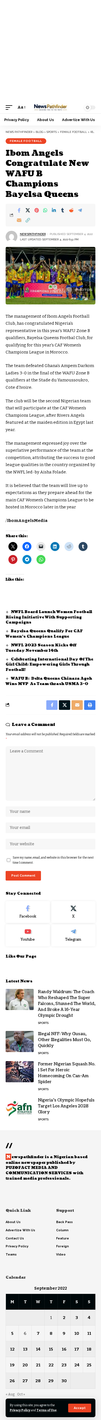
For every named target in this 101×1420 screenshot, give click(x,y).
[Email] (19, 220)
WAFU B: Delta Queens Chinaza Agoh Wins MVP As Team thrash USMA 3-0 (49, 681)
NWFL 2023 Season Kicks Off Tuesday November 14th (41, 648)
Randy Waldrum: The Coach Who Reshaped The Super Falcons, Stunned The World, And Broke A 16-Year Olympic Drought (66, 1003)
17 (76, 1349)
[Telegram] (73, 935)
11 (89, 1333)
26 (12, 1380)
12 (12, 1349)
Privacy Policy (20, 1410)
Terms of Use (46, 1410)
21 (38, 1365)
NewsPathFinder (33, 234)
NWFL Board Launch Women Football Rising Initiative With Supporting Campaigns (49, 617)
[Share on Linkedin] (54, 210)
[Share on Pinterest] (36, 210)
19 (12, 1365)
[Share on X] (28, 210)
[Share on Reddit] (71, 210)
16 (64, 1349)
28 (38, 1380)
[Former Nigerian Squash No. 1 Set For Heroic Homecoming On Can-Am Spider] (20, 1071)
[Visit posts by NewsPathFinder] (11, 237)
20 (25, 1365)
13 (25, 1349)
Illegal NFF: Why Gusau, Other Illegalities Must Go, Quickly (64, 1039)
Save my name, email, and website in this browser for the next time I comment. (53, 860)
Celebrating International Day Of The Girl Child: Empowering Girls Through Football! (49, 665)
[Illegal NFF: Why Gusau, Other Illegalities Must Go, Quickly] (20, 1041)
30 (64, 1380)
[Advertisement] (50, 51)
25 (89, 1365)
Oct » (21, 1394)
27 (25, 1380)
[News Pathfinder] (50, 107)
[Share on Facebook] (19, 210)
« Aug (10, 1394)
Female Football (26, 140)
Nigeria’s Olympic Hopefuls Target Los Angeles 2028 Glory (66, 1106)
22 (51, 1365)
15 (51, 1349)
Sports (43, 1022)
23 (63, 1365)
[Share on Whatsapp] (45, 210)
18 (89, 1349)
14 (38, 1349)
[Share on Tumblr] (62, 210)
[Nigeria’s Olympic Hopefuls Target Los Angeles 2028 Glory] (20, 1107)
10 (76, 1333)
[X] (73, 912)
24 (76, 1365)
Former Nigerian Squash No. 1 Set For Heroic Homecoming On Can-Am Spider (66, 1073)
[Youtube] (28, 935)
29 (51, 1380)
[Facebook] (28, 912)
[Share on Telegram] (80, 210)
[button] (79, 1408)
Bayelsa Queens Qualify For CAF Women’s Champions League (44, 634)
